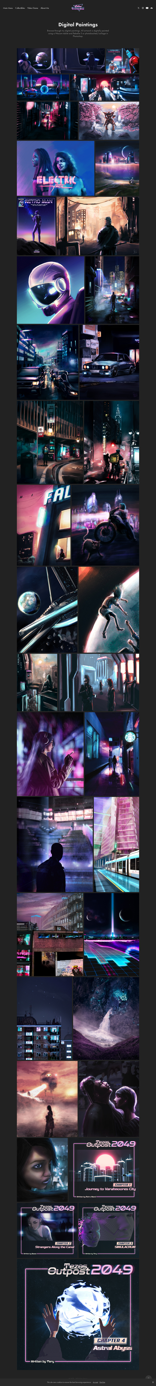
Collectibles (20, 8)
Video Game (32, 8)
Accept (95, 1382)
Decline (102, 1382)
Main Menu (8, 8)
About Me (45, 8)
